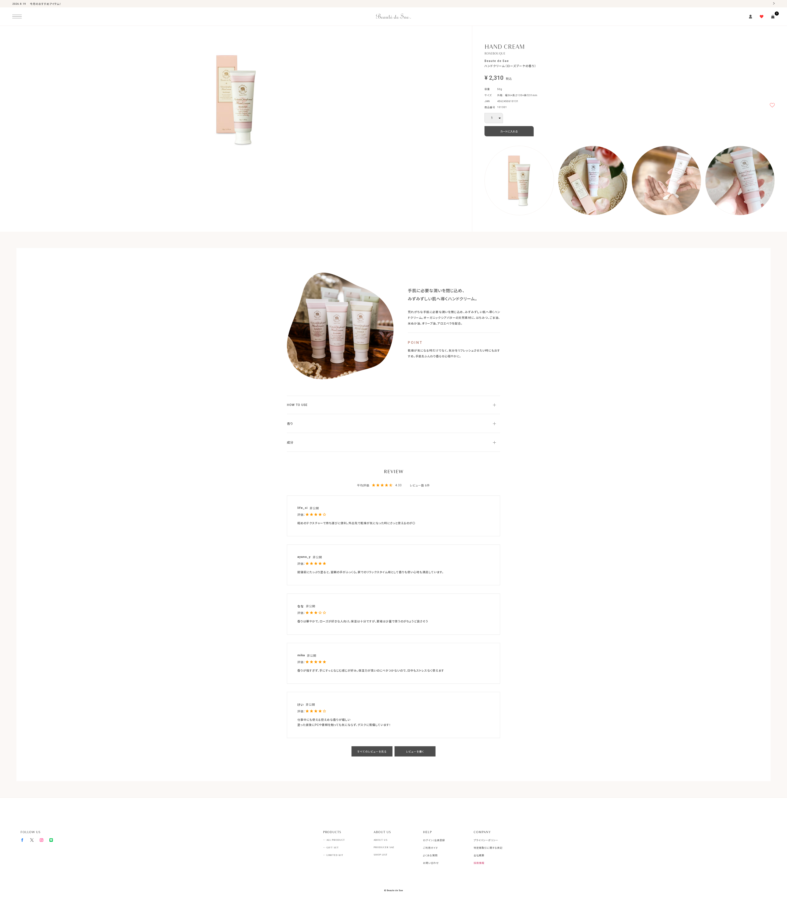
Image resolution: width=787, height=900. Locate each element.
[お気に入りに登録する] (772, 105)
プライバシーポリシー (486, 840)
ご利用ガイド (430, 847)
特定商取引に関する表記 (488, 847)
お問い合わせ (431, 863)
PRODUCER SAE (384, 847)
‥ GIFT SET (331, 847)
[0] (773, 16)
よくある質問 (430, 855)
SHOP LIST (381, 854)
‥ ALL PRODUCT (334, 840)
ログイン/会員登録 (434, 840)
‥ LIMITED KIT (333, 855)
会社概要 (479, 855)
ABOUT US (381, 840)
